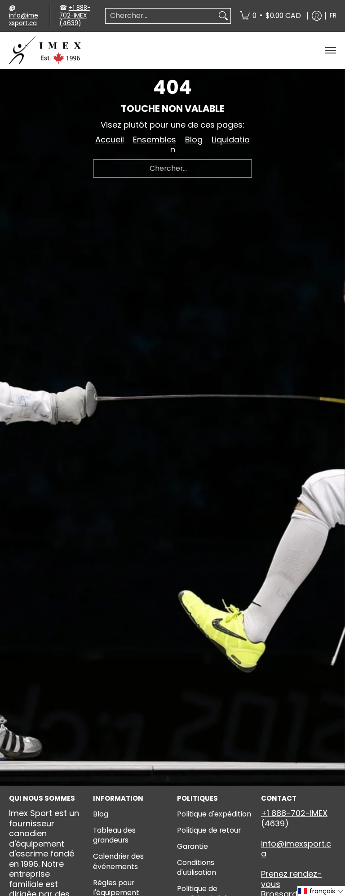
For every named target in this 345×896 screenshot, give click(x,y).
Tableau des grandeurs (114, 835)
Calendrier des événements (118, 861)
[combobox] (161, 16)
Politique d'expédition (214, 814)
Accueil (109, 139)
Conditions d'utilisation (196, 867)
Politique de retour (209, 830)
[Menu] (330, 50)
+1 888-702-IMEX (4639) (74, 15)
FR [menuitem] (333, 15)
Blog (194, 139)
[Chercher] (223, 16)
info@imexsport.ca (23, 19)
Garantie (192, 846)
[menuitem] (270, 16)
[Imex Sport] (45, 50)
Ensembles (154, 139)
